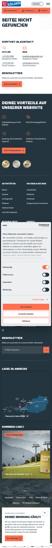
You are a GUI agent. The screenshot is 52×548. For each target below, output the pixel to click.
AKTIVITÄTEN (8, 183)
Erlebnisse (31, 199)
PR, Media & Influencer (31, 503)
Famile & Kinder (8, 208)
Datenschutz (21, 497)
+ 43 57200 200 (8, 63)
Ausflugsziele (7, 199)
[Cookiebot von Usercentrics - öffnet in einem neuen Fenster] (38, 225)
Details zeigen (39, 299)
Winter (4, 190)
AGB (31, 497)
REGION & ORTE (10, 221)
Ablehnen (26, 321)
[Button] (46, 350)
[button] (26, 490)
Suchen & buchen (36, 183)
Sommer (5, 194)
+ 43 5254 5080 (8, 56)
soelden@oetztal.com (30, 63)
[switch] (45, 275)
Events (31, 221)
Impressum (9, 497)
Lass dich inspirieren (9, 212)
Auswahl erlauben (26, 314)
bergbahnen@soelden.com (32, 56)
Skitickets (30, 194)
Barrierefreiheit (41, 497)
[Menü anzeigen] (48, 4)
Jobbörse (15, 503)
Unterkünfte (31, 190)
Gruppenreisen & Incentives (37, 203)
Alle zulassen (26, 307)
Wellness (5, 203)
